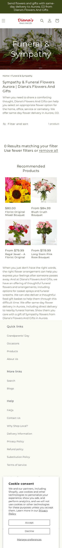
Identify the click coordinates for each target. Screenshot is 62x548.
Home (6, 75)
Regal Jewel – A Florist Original (15, 256)
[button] (42, 20)
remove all (48, 150)
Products (12, 351)
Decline (29, 531)
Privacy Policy (15, 441)
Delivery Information (19, 433)
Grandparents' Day (18, 335)
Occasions (13, 343)
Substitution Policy (18, 457)
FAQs (10, 410)
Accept (29, 522)
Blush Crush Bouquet (39, 213)
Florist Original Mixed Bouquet (15, 213)
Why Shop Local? (17, 425)
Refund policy (15, 449)
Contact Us (13, 418)
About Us (12, 359)
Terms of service (17, 464)
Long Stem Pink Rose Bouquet (41, 256)
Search (11, 380)
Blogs (10, 388)
